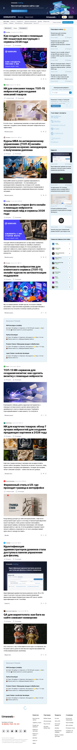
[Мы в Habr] (16, 731)
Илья (56, 276)
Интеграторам (47, 721)
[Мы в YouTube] (12, 731)
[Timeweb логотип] (15, 716)
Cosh (56, 281)
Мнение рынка (28, 23)
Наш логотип (47, 723)
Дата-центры (69, 725)
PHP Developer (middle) (14, 325)
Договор (35, 737)
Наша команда (69, 722)
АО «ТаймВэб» (11, 738)
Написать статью (68, 22)
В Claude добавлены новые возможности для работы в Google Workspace (61, 210)
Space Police (58, 257)
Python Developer (12, 335)
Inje (56, 267)
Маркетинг (46, 21)
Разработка (20, 21)
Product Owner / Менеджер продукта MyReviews (22, 344)
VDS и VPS (57, 721)
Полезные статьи (70, 728)
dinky (56, 243)
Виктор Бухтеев (59, 262)
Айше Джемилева (59, 253)
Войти (70, 17)
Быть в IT (36, 23)
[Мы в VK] (8, 731)
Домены (57, 728)
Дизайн (40, 21)
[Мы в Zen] (25, 731)
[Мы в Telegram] (3, 731)
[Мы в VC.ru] (20, 731)
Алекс (56, 286)
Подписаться (55, 106)
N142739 (12, 741)
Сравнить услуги (37, 722)
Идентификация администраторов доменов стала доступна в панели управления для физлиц (61, 168)
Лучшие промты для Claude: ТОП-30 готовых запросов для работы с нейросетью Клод (60, 76)
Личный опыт (19, 23)
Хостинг (57, 718)
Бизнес (6, 23)
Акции (34, 743)
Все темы (6, 21)
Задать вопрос (57, 22)
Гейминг (11, 23)
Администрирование (30, 21)
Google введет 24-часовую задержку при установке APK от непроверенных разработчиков (60, 189)
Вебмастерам (47, 718)
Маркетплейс (29, 17)
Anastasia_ (58, 248)
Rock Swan (57, 272)
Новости (13, 21)
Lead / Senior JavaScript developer (17, 353)
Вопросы (20, 17)
